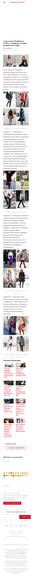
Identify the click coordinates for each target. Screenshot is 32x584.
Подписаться (26, 517)
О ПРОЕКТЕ (11, 531)
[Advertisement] (16, 22)
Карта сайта (16, 573)
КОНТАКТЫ (20, 531)
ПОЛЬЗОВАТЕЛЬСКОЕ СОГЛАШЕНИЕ (16, 536)
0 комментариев (10, 444)
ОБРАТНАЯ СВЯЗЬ (16, 533)
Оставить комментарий (16, 448)
